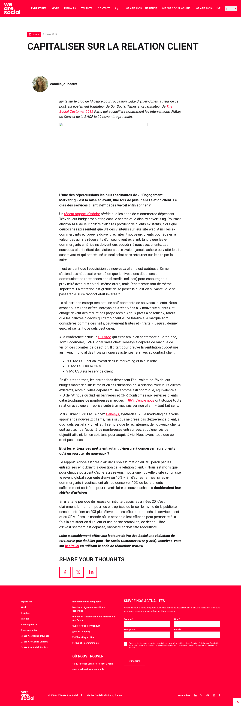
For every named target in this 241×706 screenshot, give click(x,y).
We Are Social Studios (36, 647)
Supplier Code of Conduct (86, 625)
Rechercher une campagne (86, 601)
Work (55, 8)
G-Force (104, 337)
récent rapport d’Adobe (82, 214)
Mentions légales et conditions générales (88, 609)
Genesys (112, 414)
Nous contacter (29, 630)
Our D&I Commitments (87, 643)
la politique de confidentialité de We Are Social (195, 643)
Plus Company (82, 631)
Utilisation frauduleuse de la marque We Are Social (93, 618)
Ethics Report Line (85, 637)
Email (177, 629)
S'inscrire (134, 661)
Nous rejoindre (29, 624)
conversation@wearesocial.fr (88, 669)
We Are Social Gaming (176, 8)
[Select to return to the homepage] (9, 8)
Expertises (38, 8)
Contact (104, 8)
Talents (86, 8)
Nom (177, 619)
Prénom (128, 619)
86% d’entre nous (141, 400)
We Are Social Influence (141, 8)
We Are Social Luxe (208, 8)
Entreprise (129, 629)
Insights (70, 8)
